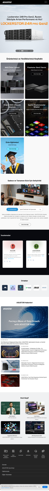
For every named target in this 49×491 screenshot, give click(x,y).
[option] (5, 288)
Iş (40, 209)
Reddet (39, 486)
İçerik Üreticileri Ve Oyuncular (28, 209)
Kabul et (44, 486)
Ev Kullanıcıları (12, 209)
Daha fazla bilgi (12, 74)
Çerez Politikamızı (5, 487)
